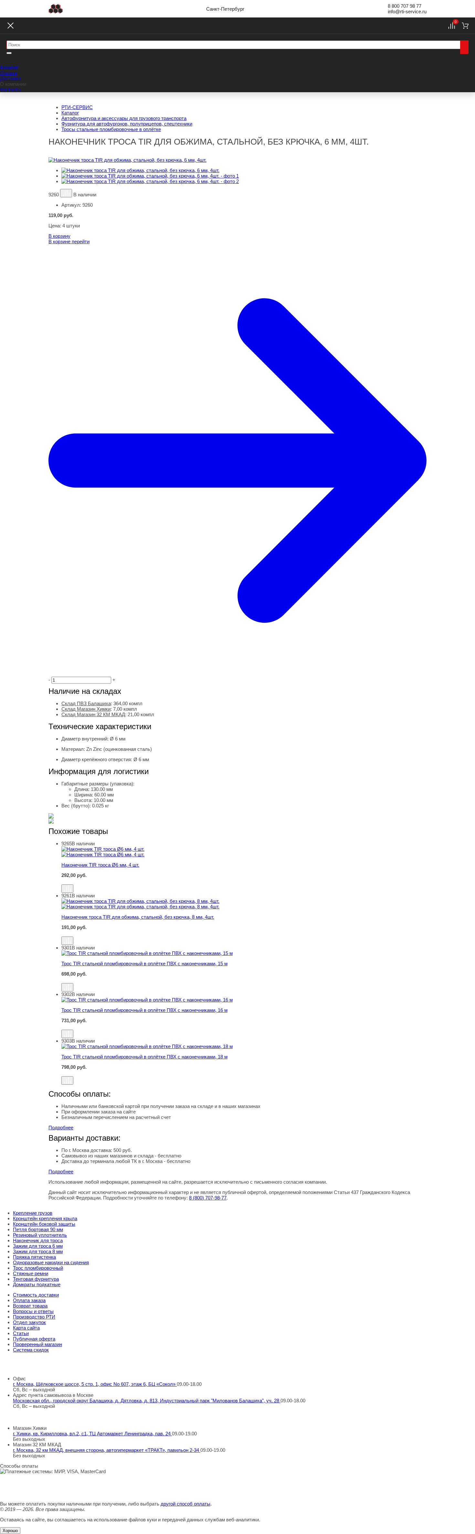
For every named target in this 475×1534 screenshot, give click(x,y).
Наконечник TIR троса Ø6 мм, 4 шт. (100, 865)
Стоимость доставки (36, 1295)
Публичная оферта (34, 1339)
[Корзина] (465, 25)
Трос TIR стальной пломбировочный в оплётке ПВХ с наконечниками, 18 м (144, 1056)
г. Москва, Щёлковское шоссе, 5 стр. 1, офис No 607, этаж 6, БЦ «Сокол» (95, 1384)
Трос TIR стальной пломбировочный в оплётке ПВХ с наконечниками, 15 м (144, 963)
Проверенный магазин (37, 1344)
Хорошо (10, 1530)
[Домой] (55, 9)
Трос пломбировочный (38, 1268)
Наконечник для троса (38, 1240)
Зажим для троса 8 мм (38, 1251)
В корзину (59, 236)
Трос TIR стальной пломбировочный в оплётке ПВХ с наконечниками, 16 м (144, 1010)
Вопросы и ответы (33, 1311)
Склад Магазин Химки (86, 709)
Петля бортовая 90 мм (38, 1229)
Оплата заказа (29, 1300)
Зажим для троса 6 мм (38, 1246)
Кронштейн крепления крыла (45, 1218)
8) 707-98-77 (208, 1197)
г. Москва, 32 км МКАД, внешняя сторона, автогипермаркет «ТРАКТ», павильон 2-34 (106, 1450)
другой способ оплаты (185, 1504)
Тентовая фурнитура (36, 1279)
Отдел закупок (29, 1322)
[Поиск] (464, 47)
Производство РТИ (34, 1317)
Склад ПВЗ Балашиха (86, 703)
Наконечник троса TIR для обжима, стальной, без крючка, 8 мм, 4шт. (137, 917)
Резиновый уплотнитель (40, 1235)
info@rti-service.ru (407, 11)
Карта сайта (26, 1328)
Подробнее (60, 1127)
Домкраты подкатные (36, 1284)
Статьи (21, 1333)
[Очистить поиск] (9, 53)
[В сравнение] (66, 193)
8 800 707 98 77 (404, 6)
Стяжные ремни (30, 1273)
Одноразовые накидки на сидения (51, 1262)
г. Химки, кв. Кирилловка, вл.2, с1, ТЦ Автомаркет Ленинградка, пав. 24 (92, 1433)
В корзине (69, 241)
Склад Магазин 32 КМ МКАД (93, 714)
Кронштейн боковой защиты (44, 1224)
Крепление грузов (32, 1213)
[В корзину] (244, 881)
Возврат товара (30, 1306)
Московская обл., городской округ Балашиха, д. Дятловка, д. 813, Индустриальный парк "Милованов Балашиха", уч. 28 (146, 1400)
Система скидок (31, 1350)
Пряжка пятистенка (34, 1257)
